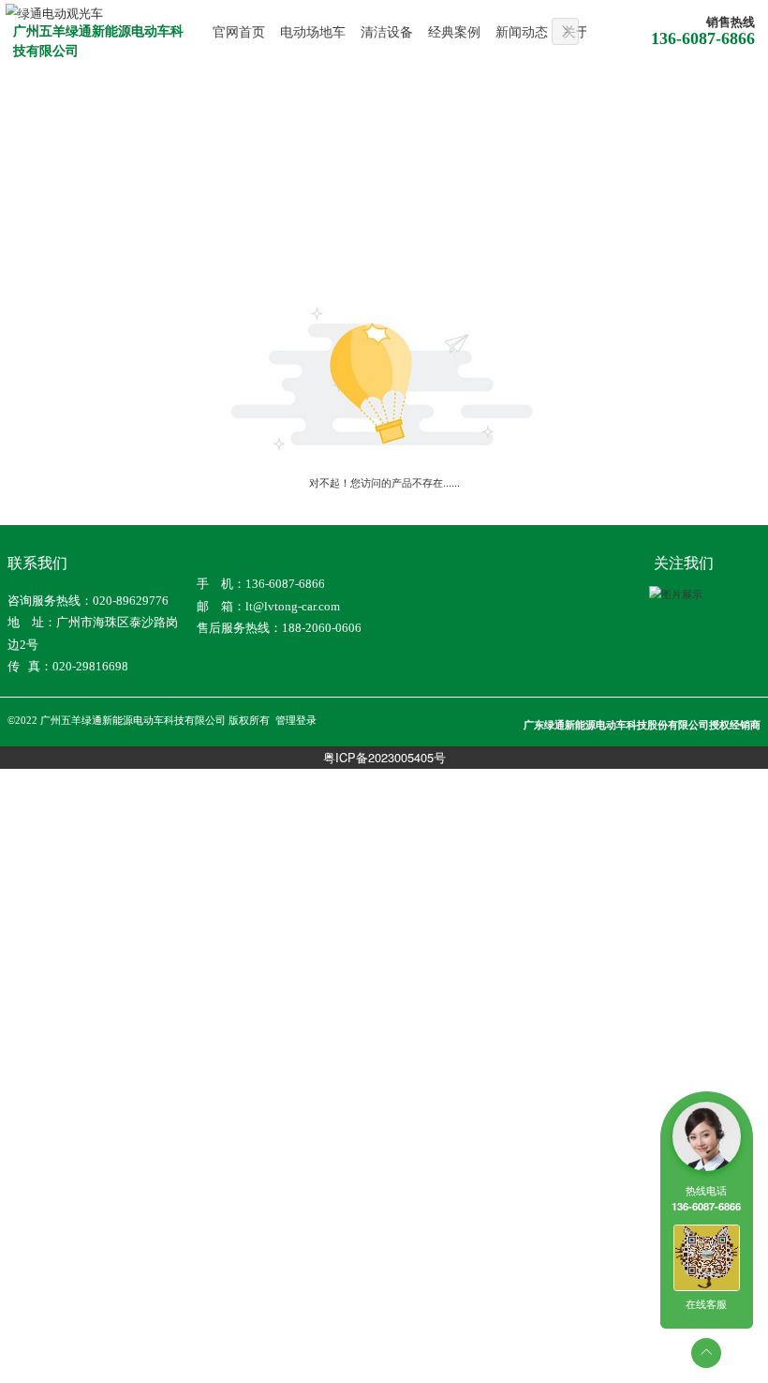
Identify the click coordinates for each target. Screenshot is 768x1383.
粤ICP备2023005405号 (384, 757)
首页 (39, 217)
